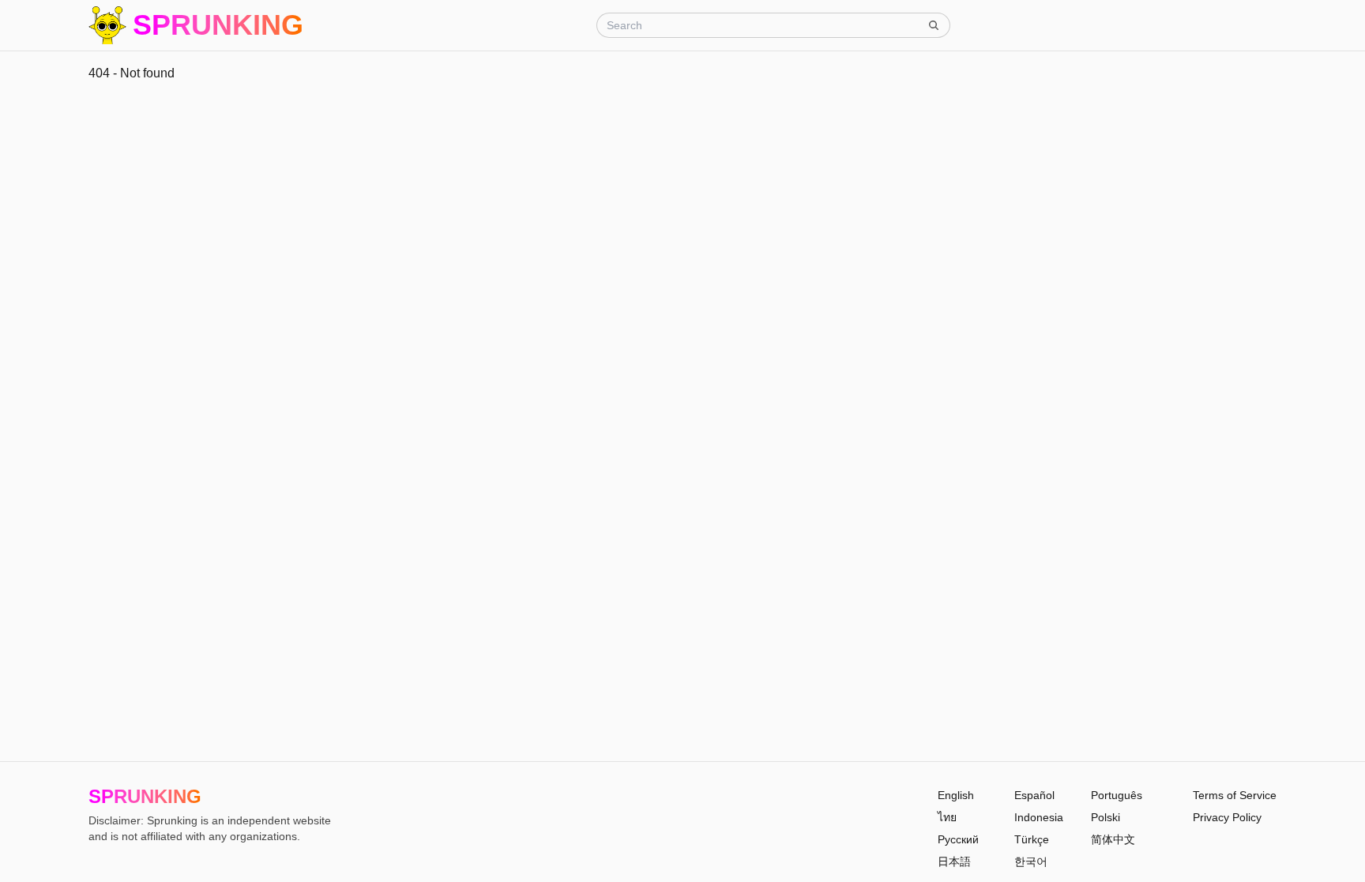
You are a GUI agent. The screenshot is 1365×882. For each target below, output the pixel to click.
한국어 (1030, 861)
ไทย (947, 817)
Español (1034, 795)
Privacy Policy (1227, 817)
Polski (1105, 817)
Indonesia (1038, 817)
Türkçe (1031, 839)
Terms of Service (1235, 795)
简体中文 (1113, 839)
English (956, 795)
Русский (958, 839)
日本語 (954, 861)
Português (1116, 795)
